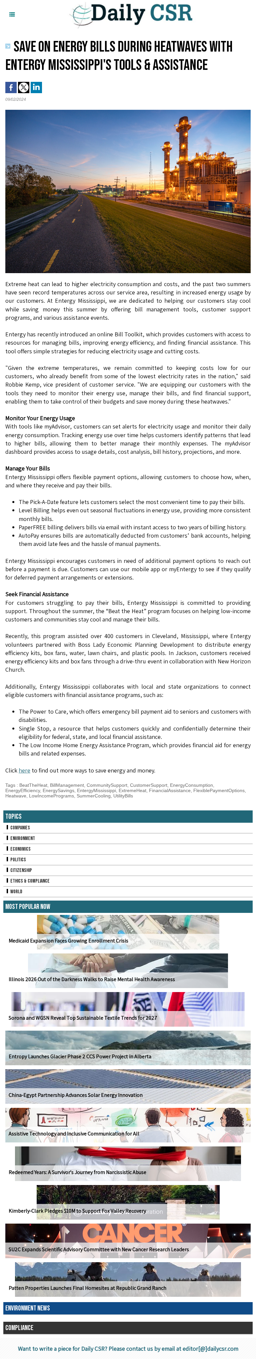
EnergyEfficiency (22, 790)
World (15, 892)
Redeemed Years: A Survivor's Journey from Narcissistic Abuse (77, 1172)
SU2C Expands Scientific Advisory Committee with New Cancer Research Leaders (99, 1249)
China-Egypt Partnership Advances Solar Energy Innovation (76, 1095)
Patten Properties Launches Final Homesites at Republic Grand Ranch (87, 1287)
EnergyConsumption (191, 785)
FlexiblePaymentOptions (219, 790)
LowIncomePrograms (51, 795)
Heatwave (15, 795)
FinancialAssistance (170, 790)
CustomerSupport (148, 785)
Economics (20, 849)
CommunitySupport (107, 785)
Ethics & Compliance (29, 881)
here (24, 770)
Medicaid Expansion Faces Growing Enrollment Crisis (68, 940)
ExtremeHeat (132, 790)
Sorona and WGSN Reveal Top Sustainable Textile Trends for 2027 (83, 1017)
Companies (19, 828)
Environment (22, 838)
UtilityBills (123, 795)
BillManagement (67, 785)
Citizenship (20, 870)
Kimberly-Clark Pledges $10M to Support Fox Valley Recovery (77, 1210)
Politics (17, 860)
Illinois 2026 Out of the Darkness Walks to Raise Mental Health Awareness (92, 979)
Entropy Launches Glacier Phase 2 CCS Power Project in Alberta (80, 1056)
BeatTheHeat (33, 785)
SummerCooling (94, 795)
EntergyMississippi (96, 790)
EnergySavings (58, 790)
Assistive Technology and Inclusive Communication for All (74, 1133)
